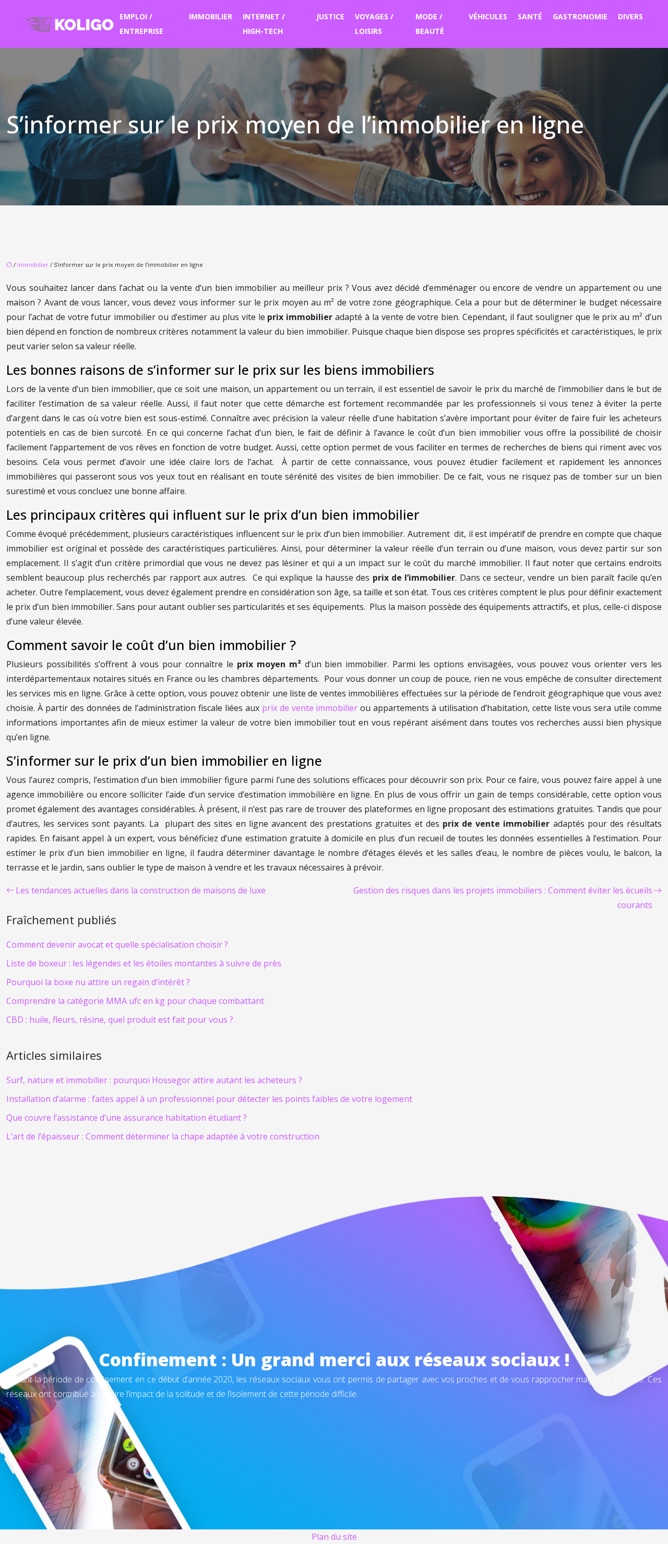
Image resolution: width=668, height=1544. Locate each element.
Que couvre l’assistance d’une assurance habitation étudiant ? (126, 1117)
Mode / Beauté (429, 23)
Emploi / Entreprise (141, 23)
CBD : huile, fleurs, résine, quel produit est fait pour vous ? (119, 1019)
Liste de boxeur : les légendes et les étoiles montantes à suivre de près (143, 963)
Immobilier (210, 16)
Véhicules (488, 16)
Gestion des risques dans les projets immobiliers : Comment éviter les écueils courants (502, 898)
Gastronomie (580, 16)
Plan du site (334, 1536)
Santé (530, 16)
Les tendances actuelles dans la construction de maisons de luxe (141, 890)
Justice (330, 16)
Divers (630, 16)
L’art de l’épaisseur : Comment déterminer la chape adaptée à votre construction (162, 1136)
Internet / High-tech (264, 23)
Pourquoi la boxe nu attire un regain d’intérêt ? (98, 982)
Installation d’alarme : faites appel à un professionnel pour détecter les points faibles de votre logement (209, 1099)
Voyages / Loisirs (374, 23)
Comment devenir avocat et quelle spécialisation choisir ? (117, 944)
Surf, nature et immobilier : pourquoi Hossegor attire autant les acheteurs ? (154, 1080)
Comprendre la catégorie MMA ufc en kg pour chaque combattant (135, 1001)
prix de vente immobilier (310, 708)
